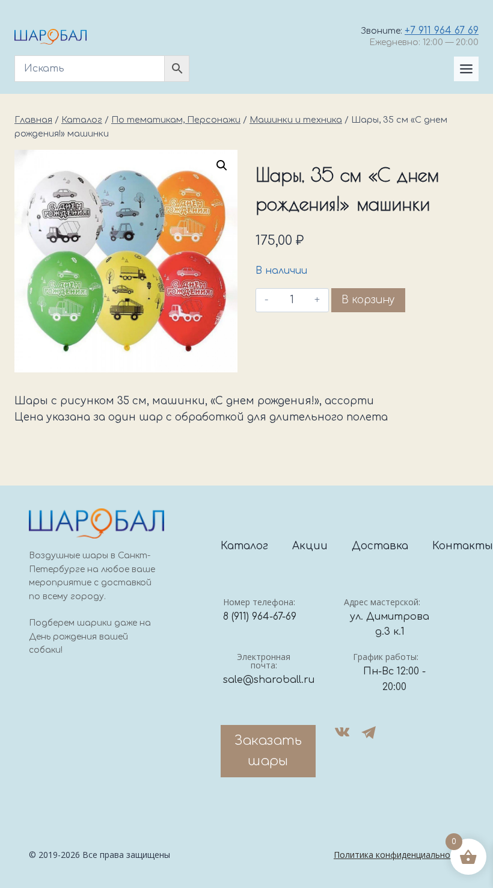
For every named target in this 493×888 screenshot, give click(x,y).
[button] (222, 165)
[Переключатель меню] (466, 69)
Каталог (244, 546)
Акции (310, 546)
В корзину (368, 300)
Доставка (380, 546)
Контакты (462, 546)
